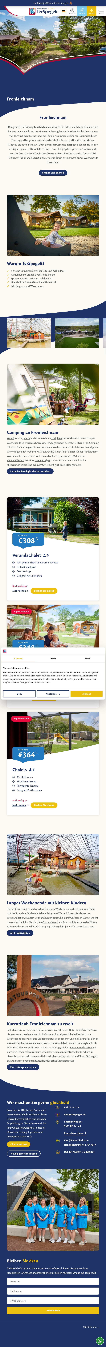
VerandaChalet (26, 555)
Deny (19, 694)
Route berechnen (74, 1133)
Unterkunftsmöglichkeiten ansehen (30, 471)
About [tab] (88, 658)
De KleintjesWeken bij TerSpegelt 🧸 (53, 3)
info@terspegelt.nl (74, 1114)
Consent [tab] (18, 658)
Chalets (19, 769)
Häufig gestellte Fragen (24, 1153)
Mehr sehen (19, 590)
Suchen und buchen (53, 172)
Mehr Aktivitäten (20, 933)
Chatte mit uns (18, 1144)
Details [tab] (53, 658)
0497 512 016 (71, 1107)
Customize (51, 694)
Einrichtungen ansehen (23, 1067)
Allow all (86, 694)
